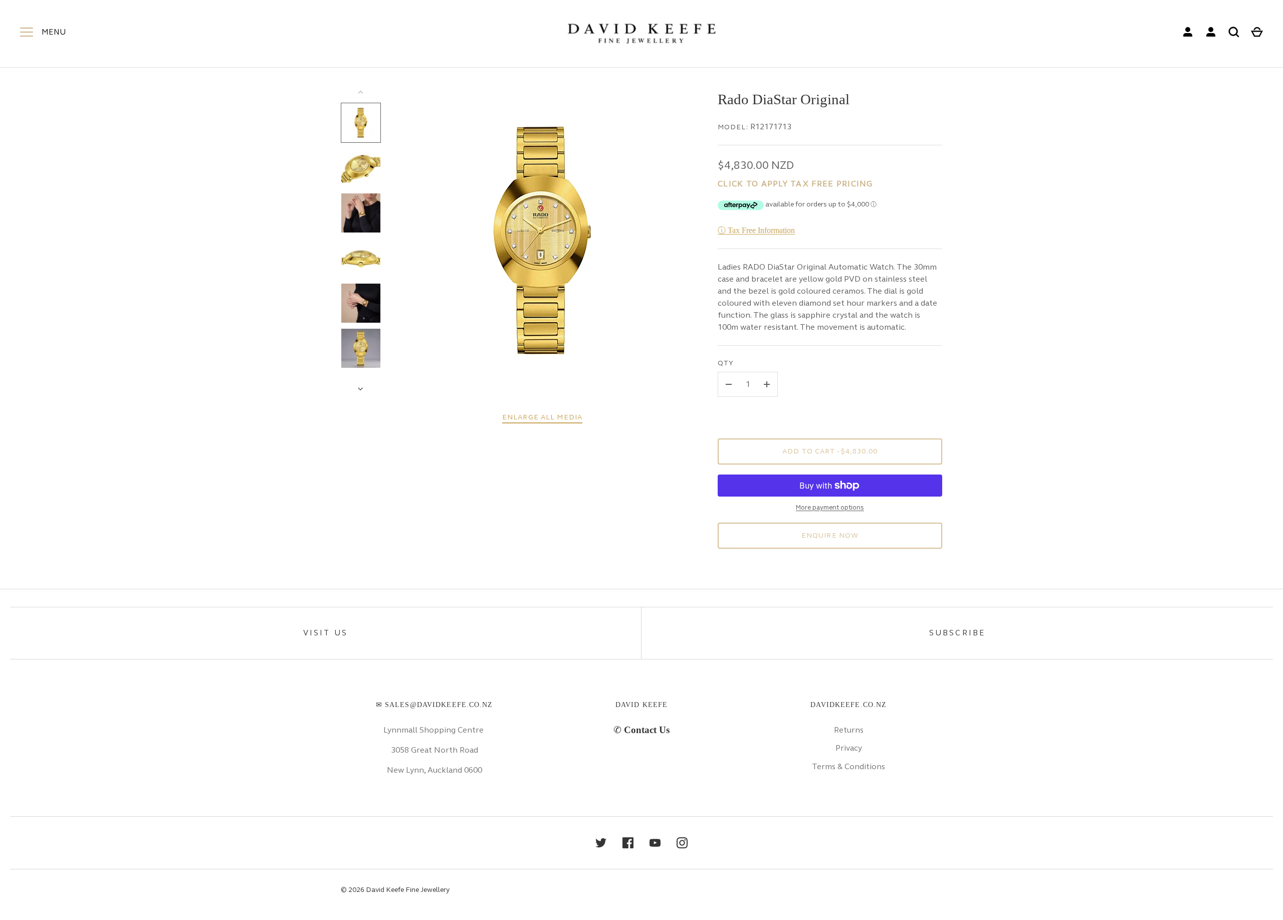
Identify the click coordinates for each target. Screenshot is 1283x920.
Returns (849, 730)
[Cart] (1257, 32)
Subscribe (957, 632)
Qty (726, 363)
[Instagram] (682, 843)
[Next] (361, 389)
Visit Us (325, 632)
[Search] (1234, 32)
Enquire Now (830, 535)
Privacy (848, 748)
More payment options (830, 508)
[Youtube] (655, 843)
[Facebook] (628, 843)
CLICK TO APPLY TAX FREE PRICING (795, 183)
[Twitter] (601, 843)
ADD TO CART (830, 451)
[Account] (1188, 32)
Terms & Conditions (848, 766)
